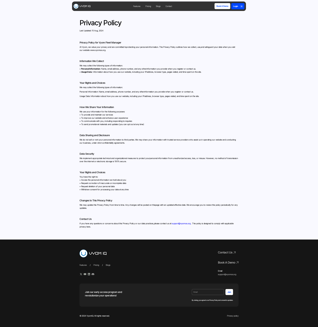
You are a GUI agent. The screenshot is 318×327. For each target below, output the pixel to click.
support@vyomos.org (181, 223)
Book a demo (222, 6)
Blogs (158, 6)
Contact (168, 6)
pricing (96, 265)
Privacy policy (232, 316)
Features (136, 6)
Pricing (148, 6)
